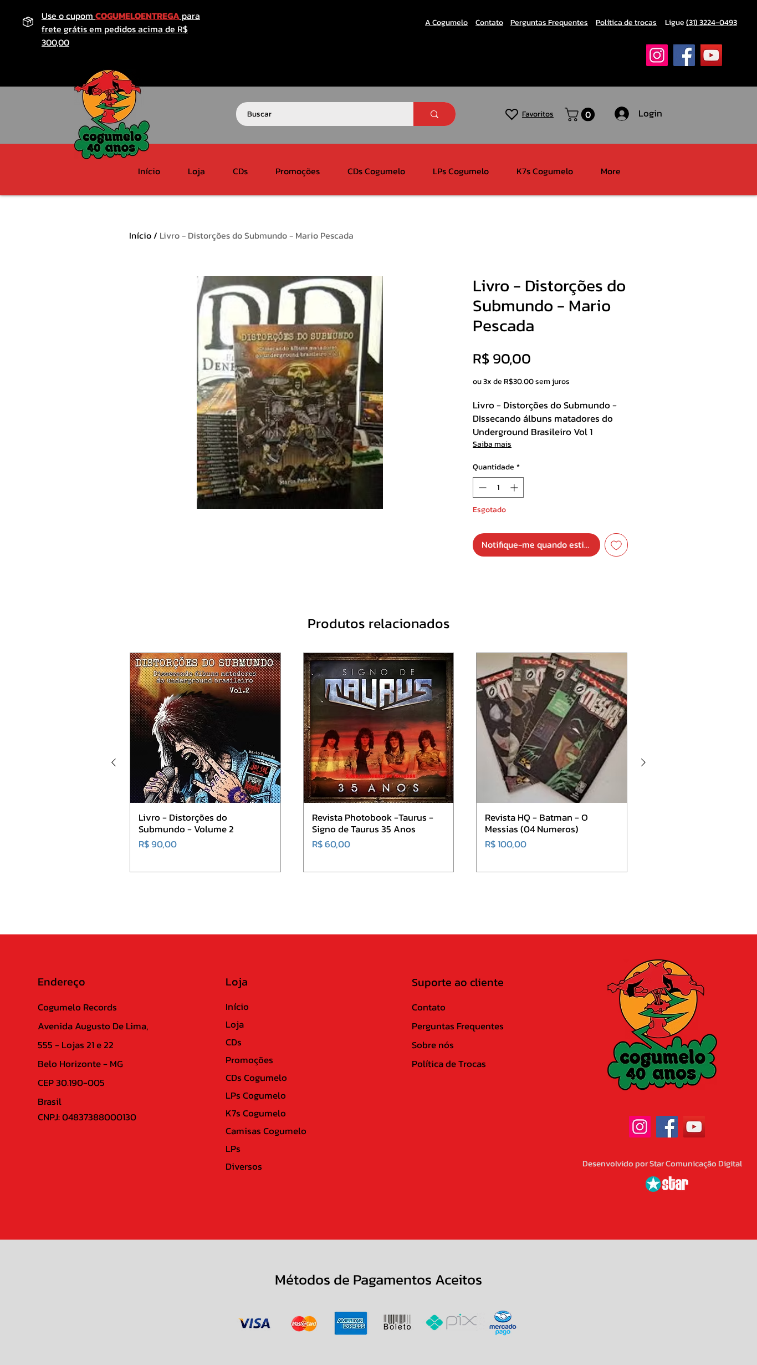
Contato (429, 1007)
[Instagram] (657, 55)
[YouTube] (711, 55)
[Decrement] (481, 487)
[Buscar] (434, 114)
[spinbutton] (498, 487)
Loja (235, 1024)
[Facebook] (684, 55)
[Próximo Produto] (643, 762)
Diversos (244, 1166)
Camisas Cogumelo (266, 1131)
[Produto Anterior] (113, 762)
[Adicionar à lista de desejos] (616, 545)
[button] (581, 114)
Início (140, 235)
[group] (378, 762)
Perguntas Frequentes (458, 1026)
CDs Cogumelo (256, 1077)
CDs (234, 1042)
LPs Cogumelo (256, 1095)
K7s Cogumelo (256, 1113)
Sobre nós (433, 1045)
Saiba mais (492, 444)
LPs (233, 1148)
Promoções (249, 1060)
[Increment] (515, 487)
